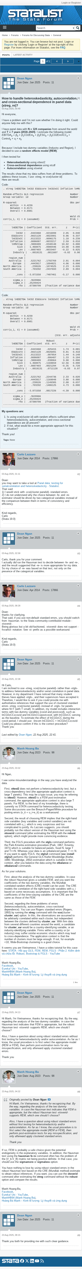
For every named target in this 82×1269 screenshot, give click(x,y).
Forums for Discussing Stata (36, 35)
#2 (78, 474)
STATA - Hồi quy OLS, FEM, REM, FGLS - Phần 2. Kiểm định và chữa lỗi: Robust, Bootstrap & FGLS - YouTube (41, 952)
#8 (78, 1091)
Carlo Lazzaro (26, 454)
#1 (78, 98)
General (57, 35)
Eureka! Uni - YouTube (15, 968)
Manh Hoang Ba (28, 748)
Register (9, 44)
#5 (78, 679)
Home (5, 35)
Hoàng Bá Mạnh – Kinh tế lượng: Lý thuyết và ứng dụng (34, 974)
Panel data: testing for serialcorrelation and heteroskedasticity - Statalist (32, 485)
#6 (78, 768)
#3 (78, 553)
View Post (49, 1099)
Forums (15, 35)
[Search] (77, 27)
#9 (78, 1235)
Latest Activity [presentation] (23, 55)
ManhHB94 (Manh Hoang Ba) (18, 971)
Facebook (7, 965)
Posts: (47, 82)
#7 (78, 1012)
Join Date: (23, 82)
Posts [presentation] (6, 55)
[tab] (6, 55)
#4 (78, 606)
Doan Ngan (24, 78)
